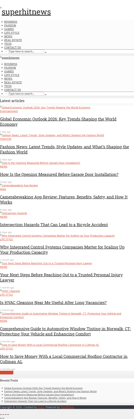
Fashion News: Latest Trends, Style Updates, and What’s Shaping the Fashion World (50, 391)
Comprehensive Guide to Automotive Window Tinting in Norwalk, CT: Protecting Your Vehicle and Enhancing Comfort (65, 331)
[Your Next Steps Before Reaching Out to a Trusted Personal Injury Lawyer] (46, 263)
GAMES (9, 29)
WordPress (67, 407)
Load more (6, 372)
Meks (41, 407)
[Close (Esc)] (1, 414)
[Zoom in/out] (8, 414)
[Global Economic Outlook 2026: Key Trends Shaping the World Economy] (45, 107)
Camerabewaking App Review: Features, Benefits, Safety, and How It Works (45, 397)
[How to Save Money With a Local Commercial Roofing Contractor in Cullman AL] (49, 345)
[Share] (3, 414)
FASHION (10, 25)
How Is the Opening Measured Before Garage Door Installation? (59, 174)
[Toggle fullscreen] (5, 414)
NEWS (8, 36)
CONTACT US (12, 47)
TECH (8, 44)
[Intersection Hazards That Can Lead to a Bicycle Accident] (13, 213)
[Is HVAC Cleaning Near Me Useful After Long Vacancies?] (10, 291)
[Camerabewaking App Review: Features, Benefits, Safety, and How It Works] (19, 185)
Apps (3, 189)
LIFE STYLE (11, 33)
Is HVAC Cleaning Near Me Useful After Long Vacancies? (53, 302)
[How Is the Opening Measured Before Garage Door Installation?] (40, 163)
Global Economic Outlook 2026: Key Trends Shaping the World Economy (43, 388)
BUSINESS (10, 22)
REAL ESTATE (13, 40)
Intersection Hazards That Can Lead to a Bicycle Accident (54, 224)
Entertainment (9, 111)
